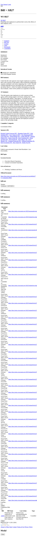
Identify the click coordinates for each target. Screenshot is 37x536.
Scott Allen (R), (5, 136)
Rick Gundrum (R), (24, 138)
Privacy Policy (29, 527)
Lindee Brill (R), (26, 136)
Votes (5, 45)
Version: (3, 184)
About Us (3, 527)
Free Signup (4, 4)
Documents (7, 47)
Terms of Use (20, 527)
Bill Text (6, 42)
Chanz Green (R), (13, 138)
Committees (7, 48)
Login (9, 4)
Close (2, 505)
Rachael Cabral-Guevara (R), (9, 133)
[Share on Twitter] (1, 26)
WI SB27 (3, 20)
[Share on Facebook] (2, 26)
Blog (7, 527)
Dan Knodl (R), (13, 139)
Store (10, 527)
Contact (15, 527)
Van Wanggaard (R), (27, 135)
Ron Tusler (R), (17, 142)
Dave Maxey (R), (23, 139)
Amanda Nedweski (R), (15, 141)
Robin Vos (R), (26, 142)
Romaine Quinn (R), (24, 133)
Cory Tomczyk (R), (15, 135)
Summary (6, 41)
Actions (6, 44)
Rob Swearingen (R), (7, 142)
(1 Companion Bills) (6, 177)
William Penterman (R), (28, 141)
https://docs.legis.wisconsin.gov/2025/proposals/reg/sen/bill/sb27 (18, 176)
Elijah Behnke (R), (15, 136)
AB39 (2, 516)
